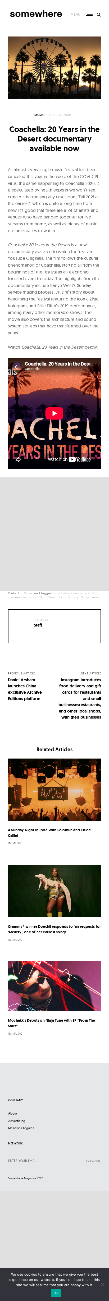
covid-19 (35, 597)
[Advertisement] (54, 534)
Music (39, 115)
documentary (68, 597)
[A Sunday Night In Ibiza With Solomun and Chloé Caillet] (54, 790)
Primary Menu (89, 14)
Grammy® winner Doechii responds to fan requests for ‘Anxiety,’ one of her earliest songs (54, 929)
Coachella (61, 593)
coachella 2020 (83, 593)
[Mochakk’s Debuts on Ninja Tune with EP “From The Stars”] (54, 986)
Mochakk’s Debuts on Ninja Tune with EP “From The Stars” (51, 1023)
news (96, 597)
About (12, 1113)
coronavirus (17, 597)
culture (50, 597)
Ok (55, 1293)
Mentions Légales (21, 1128)
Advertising (16, 1121)
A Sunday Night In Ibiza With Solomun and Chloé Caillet (49, 833)
